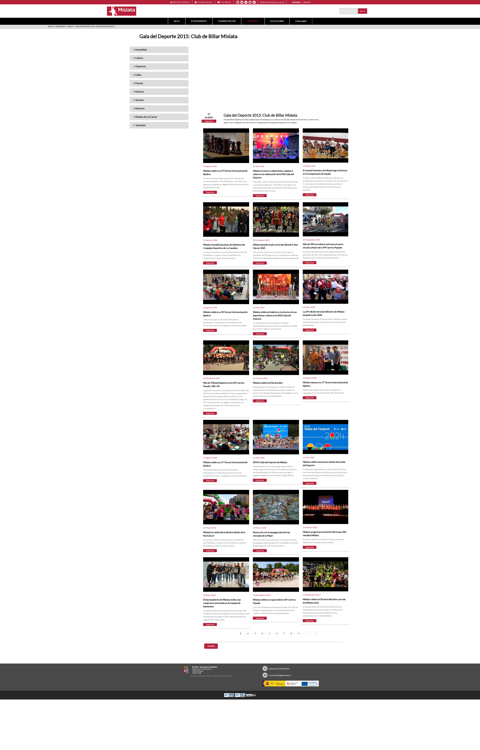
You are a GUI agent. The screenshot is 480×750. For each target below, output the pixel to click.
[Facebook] (238, 2)
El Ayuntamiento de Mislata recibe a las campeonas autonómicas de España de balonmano (222, 603)
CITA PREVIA (225, 2)
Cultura (139, 57)
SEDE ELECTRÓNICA (181, 2)
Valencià (306, 2)
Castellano (296, 2)
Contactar (222, 676)
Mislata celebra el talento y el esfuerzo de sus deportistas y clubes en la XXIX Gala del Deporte (275, 315)
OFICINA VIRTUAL (204, 2)
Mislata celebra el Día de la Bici (268, 382)
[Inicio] (120, 11)
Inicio (177, 21)
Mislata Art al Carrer (146, 116)
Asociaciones (277, 21)
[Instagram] (246, 2)
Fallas (138, 74)
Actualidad (141, 49)
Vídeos (70, 27)
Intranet (229, 676)
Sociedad (140, 125)
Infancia (139, 91)
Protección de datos (205, 676)
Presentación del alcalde (272, 2)
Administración (228, 21)
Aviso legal (194, 676)
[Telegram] (250, 2)
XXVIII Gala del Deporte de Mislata (270, 462)
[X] (242, 2)
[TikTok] (254, 2)
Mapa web (215, 676)
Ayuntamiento (200, 21)
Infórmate (253, 21)
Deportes (141, 66)
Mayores (140, 108)
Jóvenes (139, 99)
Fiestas (139, 83)
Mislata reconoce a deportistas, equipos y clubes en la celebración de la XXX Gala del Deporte (273, 174)
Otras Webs (300, 21)
